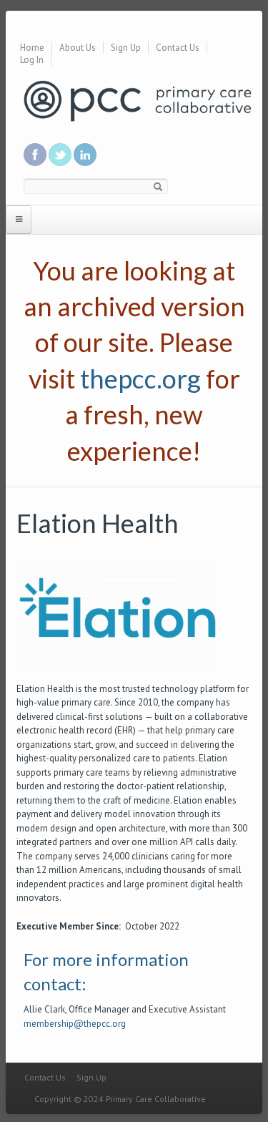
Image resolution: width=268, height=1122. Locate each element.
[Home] (138, 100)
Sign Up (126, 48)
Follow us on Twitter (60, 154)
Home (32, 48)
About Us (77, 48)
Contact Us (177, 48)
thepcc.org (140, 378)
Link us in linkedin (85, 154)
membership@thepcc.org (75, 1024)
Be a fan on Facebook (35, 154)
